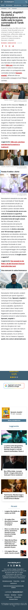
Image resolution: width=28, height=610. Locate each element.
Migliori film (17, 5)
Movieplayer (4, 8)
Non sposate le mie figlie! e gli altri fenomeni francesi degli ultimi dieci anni (13, 263)
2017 (14, 414)
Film (9, 8)
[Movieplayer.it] (9, 2)
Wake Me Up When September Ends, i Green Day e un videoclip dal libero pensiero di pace (11, 543)
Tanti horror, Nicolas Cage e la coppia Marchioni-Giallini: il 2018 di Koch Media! (14, 496)
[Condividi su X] (6, 46)
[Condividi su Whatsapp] (9, 46)
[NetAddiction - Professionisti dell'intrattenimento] (17, 592)
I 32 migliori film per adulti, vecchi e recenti (12, 552)
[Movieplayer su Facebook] (8, 565)
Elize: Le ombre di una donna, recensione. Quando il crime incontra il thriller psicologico (12, 532)
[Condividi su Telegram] (12, 46)
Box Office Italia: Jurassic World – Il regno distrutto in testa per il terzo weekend (13, 473)
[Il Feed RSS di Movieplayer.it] (19, 565)
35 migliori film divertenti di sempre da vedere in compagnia (11, 522)
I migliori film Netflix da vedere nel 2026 (12, 512)
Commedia (18, 414)
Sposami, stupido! (16, 412)
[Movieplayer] (14, 562)
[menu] (2, 2)
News (2, 5)
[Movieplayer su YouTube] (16, 565)
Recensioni (9, 5)
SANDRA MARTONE (12, 43)
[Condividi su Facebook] (2, 46)
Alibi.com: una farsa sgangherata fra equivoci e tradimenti (13, 144)
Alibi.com (9, 65)
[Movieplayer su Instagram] (14, 565)
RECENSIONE (4, 43)
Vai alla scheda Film (14, 420)
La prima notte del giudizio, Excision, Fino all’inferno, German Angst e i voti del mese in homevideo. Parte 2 (14, 448)
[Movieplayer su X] (11, 565)
